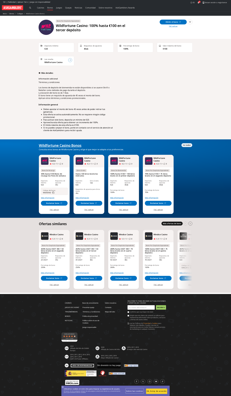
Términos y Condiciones (91, 312)
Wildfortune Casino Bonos (60, 145)
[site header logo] (12, 7)
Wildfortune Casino (53, 62)
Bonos (12, 14)
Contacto (108, 307)
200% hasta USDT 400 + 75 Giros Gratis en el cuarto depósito (121, 251)
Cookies (155, 323)
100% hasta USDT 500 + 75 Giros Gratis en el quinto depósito (156, 251)
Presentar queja (88, 307)
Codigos (20, 14)
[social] (136, 381)
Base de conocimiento (90, 303)
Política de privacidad (90, 316)
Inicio (5, 14)
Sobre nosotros (110, 303)
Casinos (68, 303)
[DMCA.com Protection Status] (72, 382)
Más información (47, 198)
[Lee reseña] (70, 60)
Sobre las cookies (134, 391)
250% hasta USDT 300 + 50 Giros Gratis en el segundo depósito (52, 251)
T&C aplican (173, 26)
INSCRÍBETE (161, 307)
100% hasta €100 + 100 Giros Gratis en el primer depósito (122, 175)
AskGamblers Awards (125, 7)
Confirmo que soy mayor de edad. (141, 312)
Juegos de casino (72, 307)
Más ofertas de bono (172, 223)
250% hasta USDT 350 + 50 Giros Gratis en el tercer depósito (87, 251)
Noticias (68, 320)
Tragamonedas (71, 312)
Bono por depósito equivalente (68, 21)
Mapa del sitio (110, 312)
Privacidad (147, 323)
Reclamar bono (52, 203)
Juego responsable (89, 327)
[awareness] (131, 365)
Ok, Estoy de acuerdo (157, 391)
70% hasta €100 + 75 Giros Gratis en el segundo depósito (158, 175)
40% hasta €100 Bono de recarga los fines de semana (53, 175)
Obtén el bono (172, 22)
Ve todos (187, 145)
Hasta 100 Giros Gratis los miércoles (87, 175)
